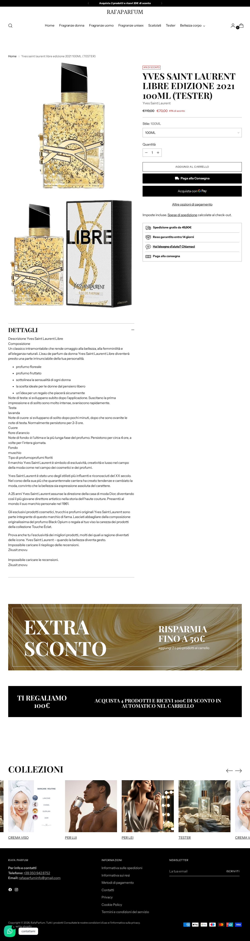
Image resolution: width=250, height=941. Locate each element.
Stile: (152, 124)
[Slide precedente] (229, 743)
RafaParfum (38, 922)
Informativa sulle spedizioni (122, 868)
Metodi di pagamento (118, 883)
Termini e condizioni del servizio (125, 912)
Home (12, 56)
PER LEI (127, 838)
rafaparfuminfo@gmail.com (40, 878)
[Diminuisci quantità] (158, 153)
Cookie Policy (112, 905)
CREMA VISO (18, 838)
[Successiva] (161, 3)
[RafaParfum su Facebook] (10, 890)
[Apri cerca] (10, 26)
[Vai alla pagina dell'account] (231, 26)
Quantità (149, 144)
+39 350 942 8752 (37, 873)
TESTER (185, 838)
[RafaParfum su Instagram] (16, 890)
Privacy (107, 897)
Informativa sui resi (116, 875)
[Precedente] (88, 3)
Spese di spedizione (182, 215)
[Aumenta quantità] (146, 153)
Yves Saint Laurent (157, 103)
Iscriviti (232, 871)
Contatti (108, 890)
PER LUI (71, 838)
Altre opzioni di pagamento (192, 204)
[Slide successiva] (238, 743)
